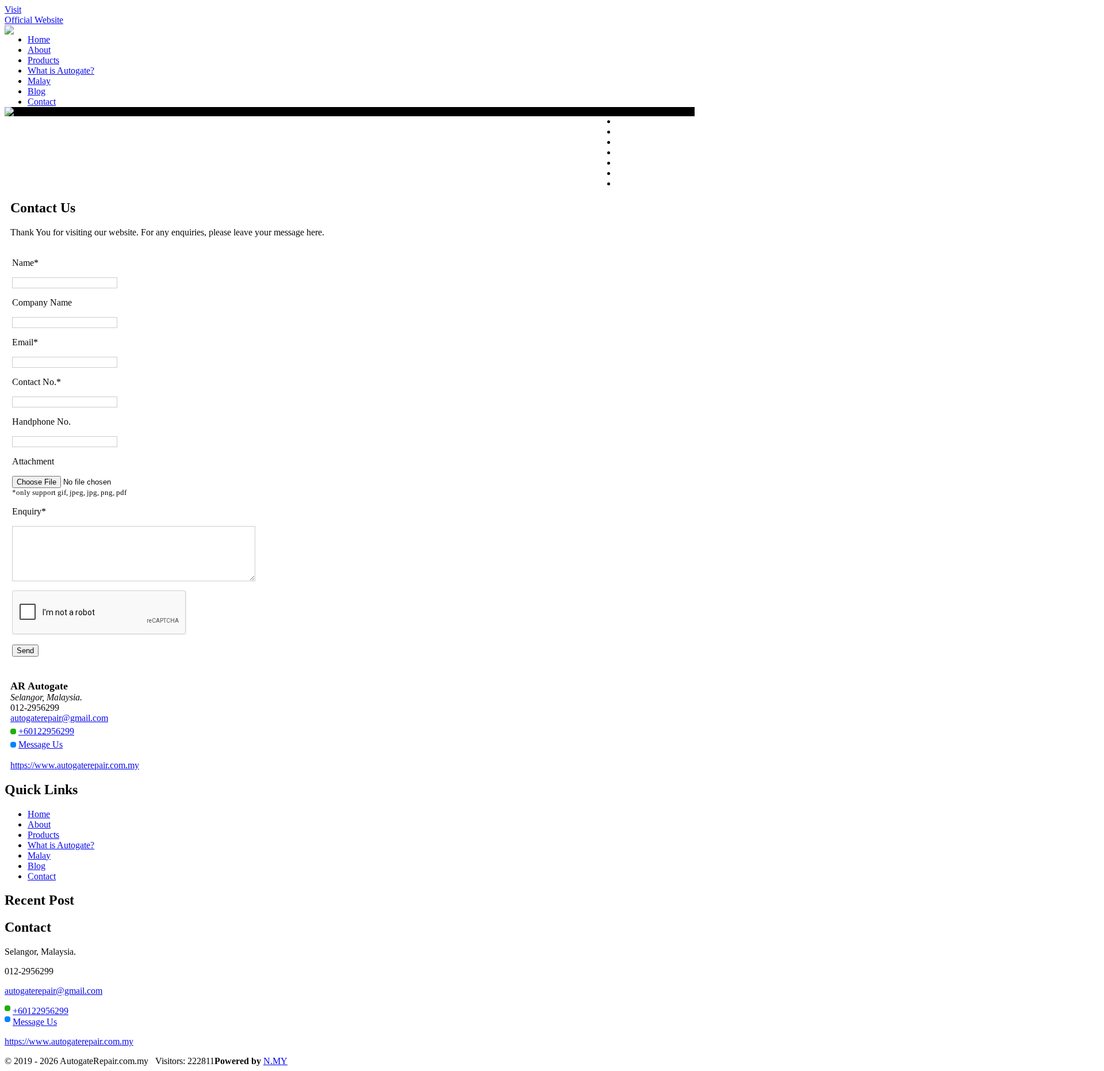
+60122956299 (46, 731)
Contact (42, 876)
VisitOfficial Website (34, 15)
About (39, 824)
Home (39, 814)
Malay (39, 855)
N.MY (275, 1061)
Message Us (40, 744)
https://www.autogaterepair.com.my (74, 765)
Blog (36, 866)
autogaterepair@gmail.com (59, 718)
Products (43, 835)
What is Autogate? (61, 845)
